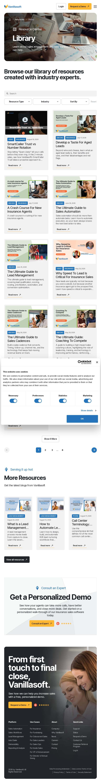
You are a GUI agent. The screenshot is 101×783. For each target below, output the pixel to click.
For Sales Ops (35, 744)
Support (76, 729)
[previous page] (6, 450)
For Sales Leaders (37, 740)
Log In (75, 750)
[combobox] (18, 102)
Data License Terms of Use (82, 769)
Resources (19, 19)
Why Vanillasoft (58, 732)
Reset (93, 101)
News (54, 736)
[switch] (38, 401)
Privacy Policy (59, 772)
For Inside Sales (36, 748)
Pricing (54, 748)
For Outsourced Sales (38, 736)
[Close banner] (97, 362)
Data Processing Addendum (60, 769)
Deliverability (13, 744)
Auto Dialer (12, 740)
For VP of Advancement (39, 752)
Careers (55, 740)
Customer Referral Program (80, 745)
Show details (87, 410)
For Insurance (35, 729)
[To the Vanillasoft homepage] (12, 6)
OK (82, 419)
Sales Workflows (15, 732)
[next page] (94, 450)
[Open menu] (95, 6)
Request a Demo (80, 736)
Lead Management (16, 736)
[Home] (9, 19)
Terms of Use (71, 772)
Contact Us (77, 740)
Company (55, 729)
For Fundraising (36, 732)
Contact (55, 744)
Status (75, 732)
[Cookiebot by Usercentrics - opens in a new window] (79, 362)
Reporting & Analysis (16, 748)
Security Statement (85, 772)
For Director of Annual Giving (38, 757)
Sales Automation (15, 729)
